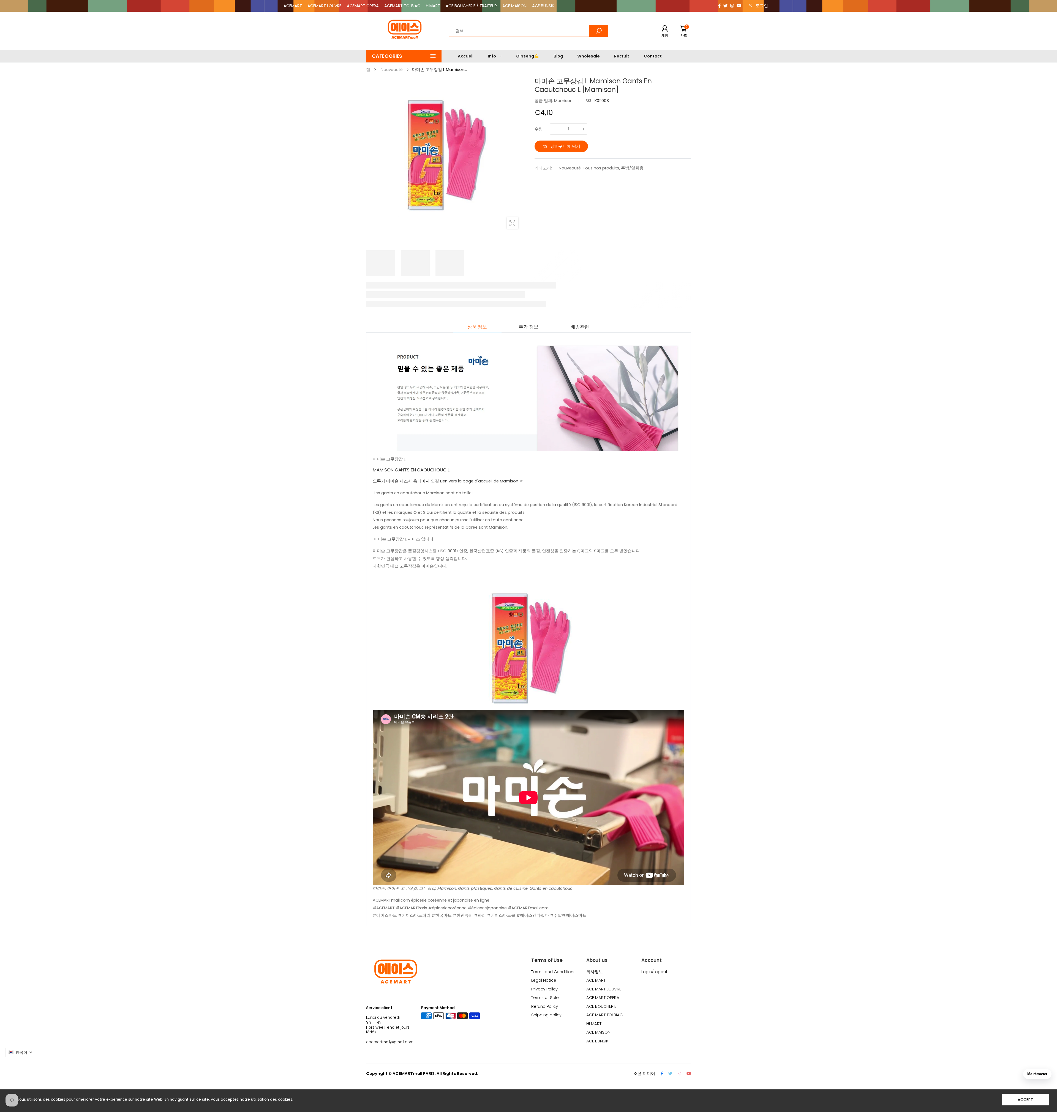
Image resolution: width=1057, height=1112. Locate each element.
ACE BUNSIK (543, 6)
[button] (404, 56)
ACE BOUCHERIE (601, 1006)
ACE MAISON (514, 6)
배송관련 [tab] (580, 326)
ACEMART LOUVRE (324, 6)
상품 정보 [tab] (477, 326)
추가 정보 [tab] (528, 326)
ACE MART (596, 980)
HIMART (433, 6)
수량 (539, 129)
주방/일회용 (632, 168)
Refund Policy (544, 1006)
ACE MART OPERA (602, 997)
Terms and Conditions (553, 971)
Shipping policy (546, 1015)
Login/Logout (654, 971)
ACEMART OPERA (363, 6)
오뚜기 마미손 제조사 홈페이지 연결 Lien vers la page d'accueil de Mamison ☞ (448, 481)
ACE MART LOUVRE (603, 989)
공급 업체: (544, 100)
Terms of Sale (545, 997)
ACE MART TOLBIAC (604, 1015)
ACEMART (293, 6)
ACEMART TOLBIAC (402, 6)
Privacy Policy (544, 989)
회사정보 (594, 971)
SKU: (590, 100)
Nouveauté (570, 168)
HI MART (593, 1023)
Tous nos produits (601, 168)
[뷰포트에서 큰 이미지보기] (512, 223)
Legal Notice (543, 980)
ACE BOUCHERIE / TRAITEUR (471, 6)
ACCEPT (1025, 1099)
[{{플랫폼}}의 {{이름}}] (719, 6)
